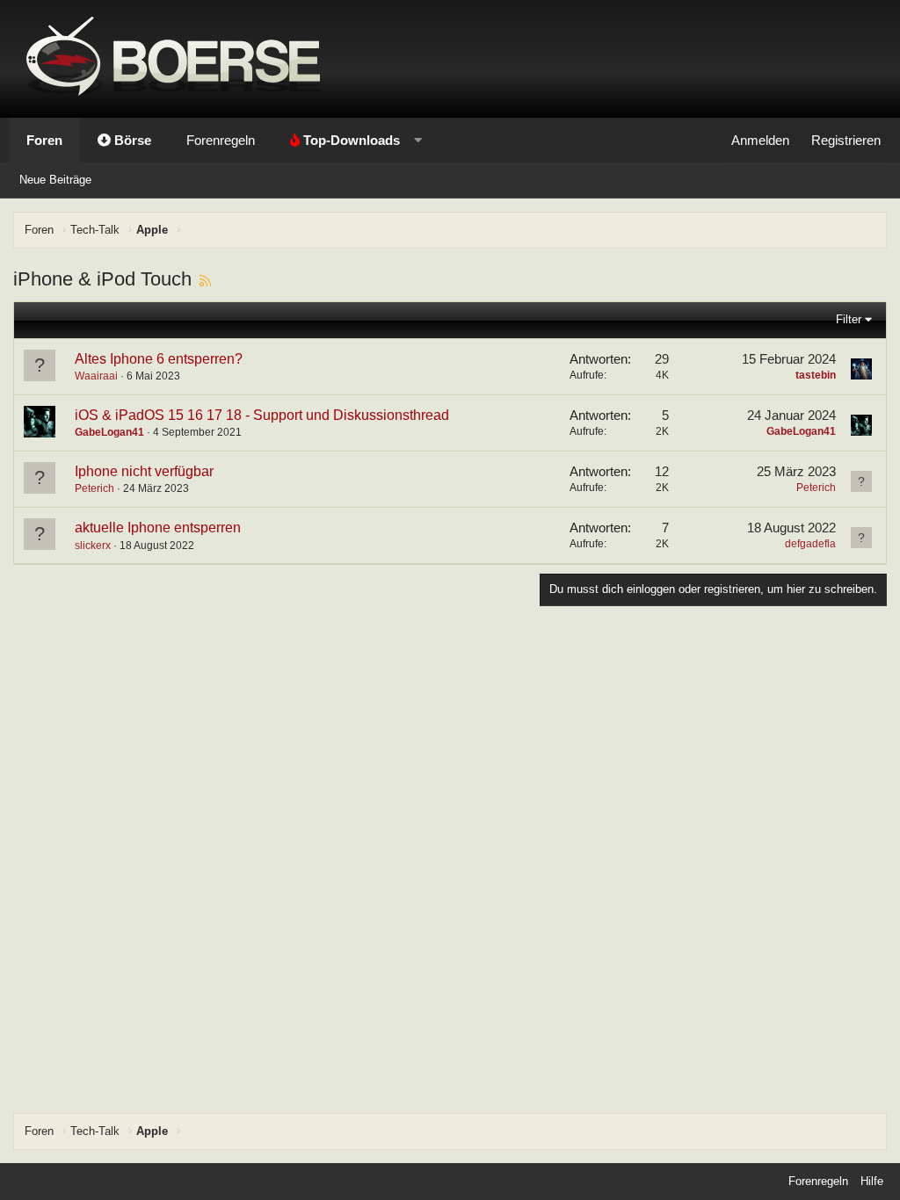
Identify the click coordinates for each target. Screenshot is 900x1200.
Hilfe (871, 1181)
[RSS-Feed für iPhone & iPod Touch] (205, 279)
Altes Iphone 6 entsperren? (159, 358)
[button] (352, 140)
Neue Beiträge (55, 179)
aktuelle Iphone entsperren (158, 527)
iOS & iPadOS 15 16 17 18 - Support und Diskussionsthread (262, 415)
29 (662, 358)
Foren (44, 140)
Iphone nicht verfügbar (144, 471)
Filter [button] (848, 319)
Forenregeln (220, 140)
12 (662, 471)
